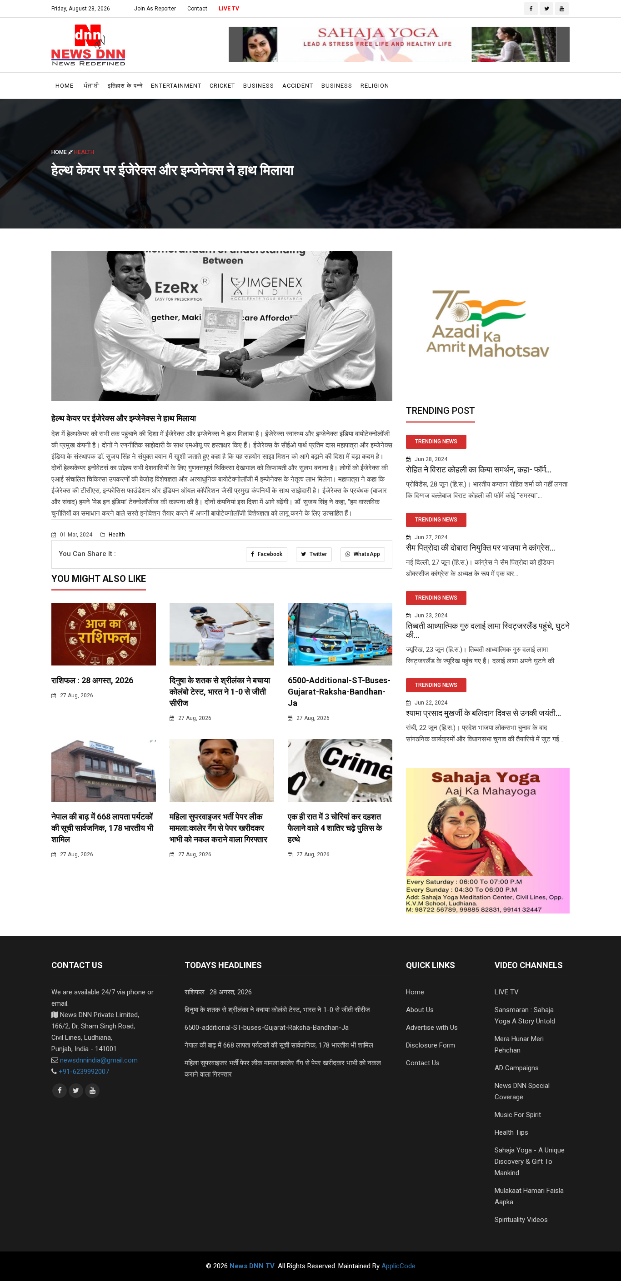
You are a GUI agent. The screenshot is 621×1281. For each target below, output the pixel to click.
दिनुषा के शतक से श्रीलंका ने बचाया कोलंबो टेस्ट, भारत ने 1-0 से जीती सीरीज (220, 691)
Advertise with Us (432, 1027)
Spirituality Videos (521, 1220)
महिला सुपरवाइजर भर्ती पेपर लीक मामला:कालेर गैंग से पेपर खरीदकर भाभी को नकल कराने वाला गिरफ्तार (218, 828)
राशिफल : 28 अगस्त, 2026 (92, 680)
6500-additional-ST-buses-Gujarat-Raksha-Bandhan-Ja (339, 691)
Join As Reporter (155, 8)
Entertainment (176, 85)
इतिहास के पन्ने (125, 85)
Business (258, 85)
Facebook (269, 554)
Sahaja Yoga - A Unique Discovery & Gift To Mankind (530, 1161)
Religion (375, 85)
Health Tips (511, 1132)
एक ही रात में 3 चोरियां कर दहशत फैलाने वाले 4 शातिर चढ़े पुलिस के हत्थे (335, 828)
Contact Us (423, 1063)
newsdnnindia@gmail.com (99, 1060)
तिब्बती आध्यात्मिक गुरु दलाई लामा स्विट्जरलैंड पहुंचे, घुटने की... (488, 630)
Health (116, 534)
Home (64, 85)
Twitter (317, 554)
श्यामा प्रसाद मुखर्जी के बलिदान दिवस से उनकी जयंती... (483, 713)
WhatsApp (366, 554)
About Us (420, 1010)
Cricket (222, 85)
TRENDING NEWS (436, 441)
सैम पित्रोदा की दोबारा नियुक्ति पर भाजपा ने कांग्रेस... (480, 547)
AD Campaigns (517, 1068)
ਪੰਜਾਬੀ (92, 85)
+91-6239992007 (84, 1072)
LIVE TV (229, 8)
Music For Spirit (518, 1115)
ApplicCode (398, 1266)
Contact (197, 8)
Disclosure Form (430, 1045)
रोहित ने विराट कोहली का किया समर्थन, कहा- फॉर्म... (478, 469)
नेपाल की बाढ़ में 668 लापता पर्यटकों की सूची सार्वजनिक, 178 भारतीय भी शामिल (102, 828)
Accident (297, 85)
